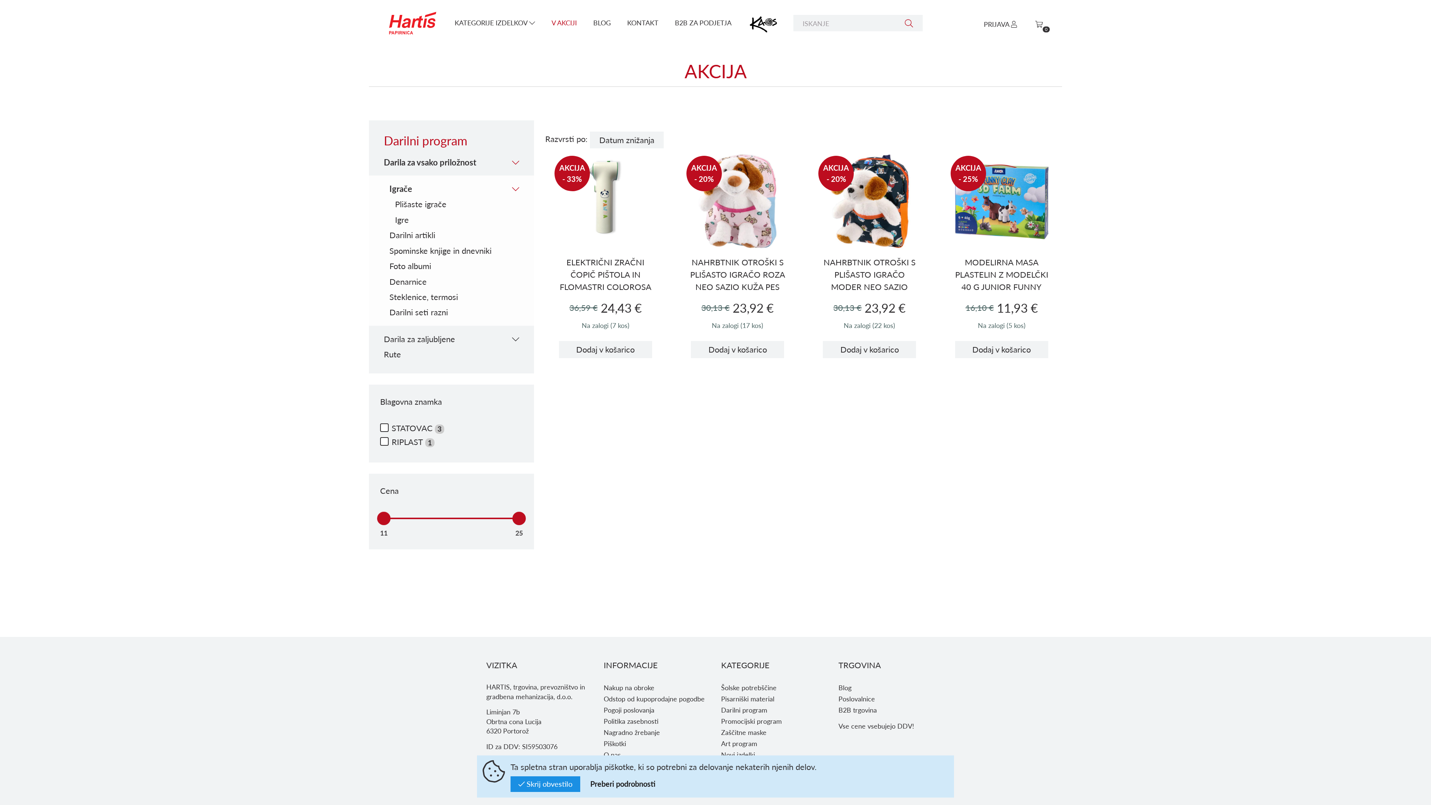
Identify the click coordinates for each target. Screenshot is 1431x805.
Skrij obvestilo (548, 784)
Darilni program (744, 709)
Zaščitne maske (744, 732)
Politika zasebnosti (631, 721)
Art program (739, 743)
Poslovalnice (856, 698)
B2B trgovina (857, 709)
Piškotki (615, 743)
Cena (389, 490)
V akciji (564, 22)
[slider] (384, 518)
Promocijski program (751, 721)
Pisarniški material (747, 698)
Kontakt (642, 22)
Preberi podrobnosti (623, 784)
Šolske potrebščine (749, 687)
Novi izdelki (738, 754)
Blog (602, 22)
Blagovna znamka (411, 401)
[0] (1039, 24)
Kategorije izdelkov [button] (492, 22)
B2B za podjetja (703, 22)
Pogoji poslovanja (629, 709)
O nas (612, 754)
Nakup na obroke (629, 687)
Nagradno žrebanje (632, 732)
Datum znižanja (626, 140)
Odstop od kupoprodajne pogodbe (654, 698)
